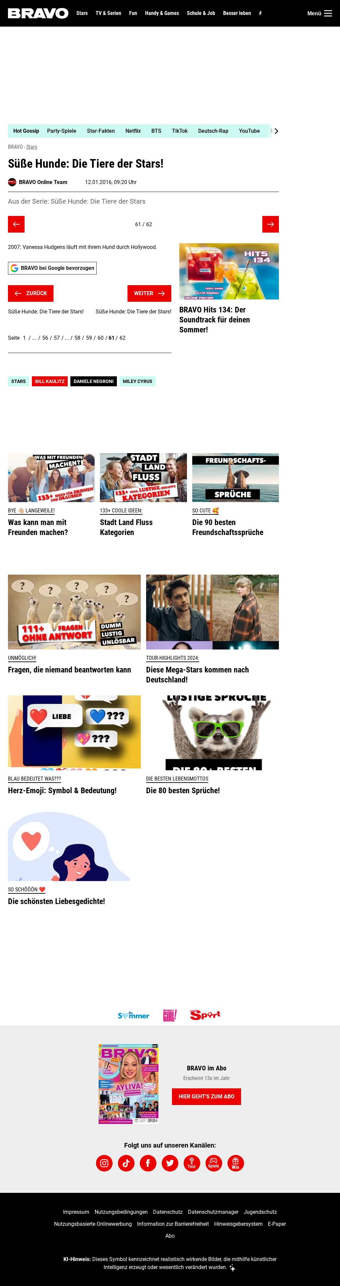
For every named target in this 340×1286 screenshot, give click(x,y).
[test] (192, 1163)
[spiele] (214, 1163)
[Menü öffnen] (328, 13)
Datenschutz (168, 1212)
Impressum (76, 1212)
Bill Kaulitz (49, 381)
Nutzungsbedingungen (121, 1212)
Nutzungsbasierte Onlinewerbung (93, 1224)
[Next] (273, 131)
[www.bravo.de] (38, 13)
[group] (139, 131)
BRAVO (15, 147)
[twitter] (170, 1163)
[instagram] (104, 1163)
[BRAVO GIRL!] (170, 1015)
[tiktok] (126, 1163)
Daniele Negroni (94, 381)
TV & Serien (108, 13)
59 (89, 338)
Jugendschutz (260, 1212)
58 (77, 338)
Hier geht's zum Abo (206, 1096)
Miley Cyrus (137, 381)
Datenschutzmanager (213, 1212)
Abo (170, 1236)
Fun (133, 13)
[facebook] (148, 1163)
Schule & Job (201, 13)
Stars (82, 13)
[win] (235, 1163)
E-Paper (277, 1224)
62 (123, 338)
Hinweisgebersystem (238, 1224)
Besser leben (237, 13)
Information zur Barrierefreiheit (173, 1224)
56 (45, 338)
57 (57, 338)
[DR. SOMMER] (133, 1015)
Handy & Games (162, 13)
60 (101, 338)
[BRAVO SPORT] (206, 1015)
